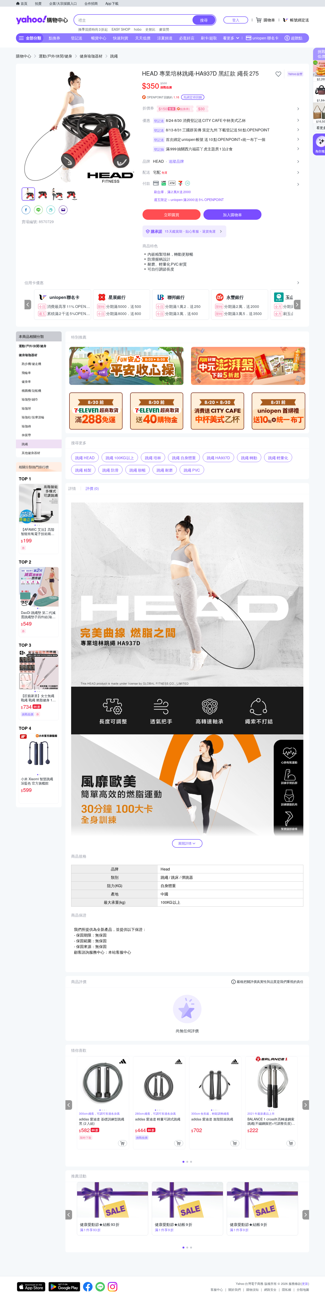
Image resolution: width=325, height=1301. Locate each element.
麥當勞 (164, 29)
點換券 (54, 38)
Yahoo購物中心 (42, 20)
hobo (138, 29)
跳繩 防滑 (110, 470)
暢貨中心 (98, 38)
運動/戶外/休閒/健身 (55, 56)
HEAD (158, 161)
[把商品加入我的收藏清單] (278, 74)
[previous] (28, 304)
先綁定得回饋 (192, 97)
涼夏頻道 (164, 38)
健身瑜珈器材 (91, 56)
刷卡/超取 (209, 38)
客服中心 (217, 1289)
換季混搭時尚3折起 (93, 29)
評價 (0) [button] (92, 488)
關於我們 (234, 1289)
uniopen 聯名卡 (265, 38)
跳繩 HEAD (85, 457)
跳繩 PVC (192, 470)
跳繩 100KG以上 (120, 457)
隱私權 (286, 1289)
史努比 (150, 29)
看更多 (228, 38)
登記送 (76, 38)
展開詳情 (185, 843)
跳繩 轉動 (249, 457)
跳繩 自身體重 (184, 457)
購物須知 (252, 1289)
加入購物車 (232, 214)
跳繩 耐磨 (165, 470)
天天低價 (142, 38)
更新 (305, 1283)
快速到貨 (120, 38)
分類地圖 (303, 1289)
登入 (235, 19)
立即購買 (171, 214)
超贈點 (296, 38)
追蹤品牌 (176, 161)
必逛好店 (186, 38)
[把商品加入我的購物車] (122, 1143)
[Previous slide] (22, 504)
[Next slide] (55, 504)
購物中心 (23, 56)
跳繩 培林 (153, 457)
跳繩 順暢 (137, 470)
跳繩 (114, 56)
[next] (297, 304)
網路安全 (270, 1289)
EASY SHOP (121, 29)
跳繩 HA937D (218, 457)
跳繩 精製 (83, 470)
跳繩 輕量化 (278, 457)
